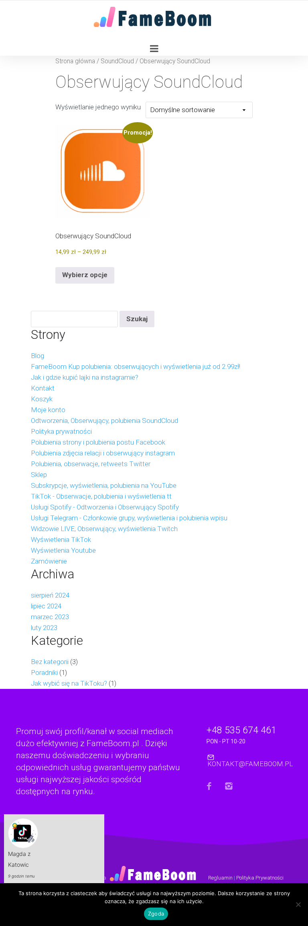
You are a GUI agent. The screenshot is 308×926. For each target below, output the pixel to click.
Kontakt (43, 388)
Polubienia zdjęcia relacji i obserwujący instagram (103, 453)
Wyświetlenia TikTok (61, 539)
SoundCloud (117, 61)
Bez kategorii (50, 662)
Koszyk (42, 399)
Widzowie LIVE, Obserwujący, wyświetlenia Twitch (104, 529)
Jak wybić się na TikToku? (69, 683)
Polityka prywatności (61, 431)
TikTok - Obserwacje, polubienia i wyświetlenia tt (101, 496)
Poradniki (44, 672)
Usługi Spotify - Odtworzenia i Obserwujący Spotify (105, 507)
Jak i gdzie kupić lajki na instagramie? (84, 377)
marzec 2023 (50, 617)
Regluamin (220, 878)
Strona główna (75, 61)
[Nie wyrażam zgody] (298, 906)
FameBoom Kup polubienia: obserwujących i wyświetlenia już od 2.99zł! (135, 366)
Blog (37, 356)
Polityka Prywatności (260, 878)
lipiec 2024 (46, 606)
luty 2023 (44, 628)
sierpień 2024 (50, 595)
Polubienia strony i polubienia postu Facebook (98, 442)
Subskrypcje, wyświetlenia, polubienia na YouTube (103, 485)
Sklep (39, 475)
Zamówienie (49, 561)
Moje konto (48, 410)
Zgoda (156, 913)
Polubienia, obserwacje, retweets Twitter (90, 464)
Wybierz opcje (84, 275)
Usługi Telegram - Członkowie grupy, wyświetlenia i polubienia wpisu (129, 518)
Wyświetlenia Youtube (63, 550)
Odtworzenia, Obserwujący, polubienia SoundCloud (104, 421)
